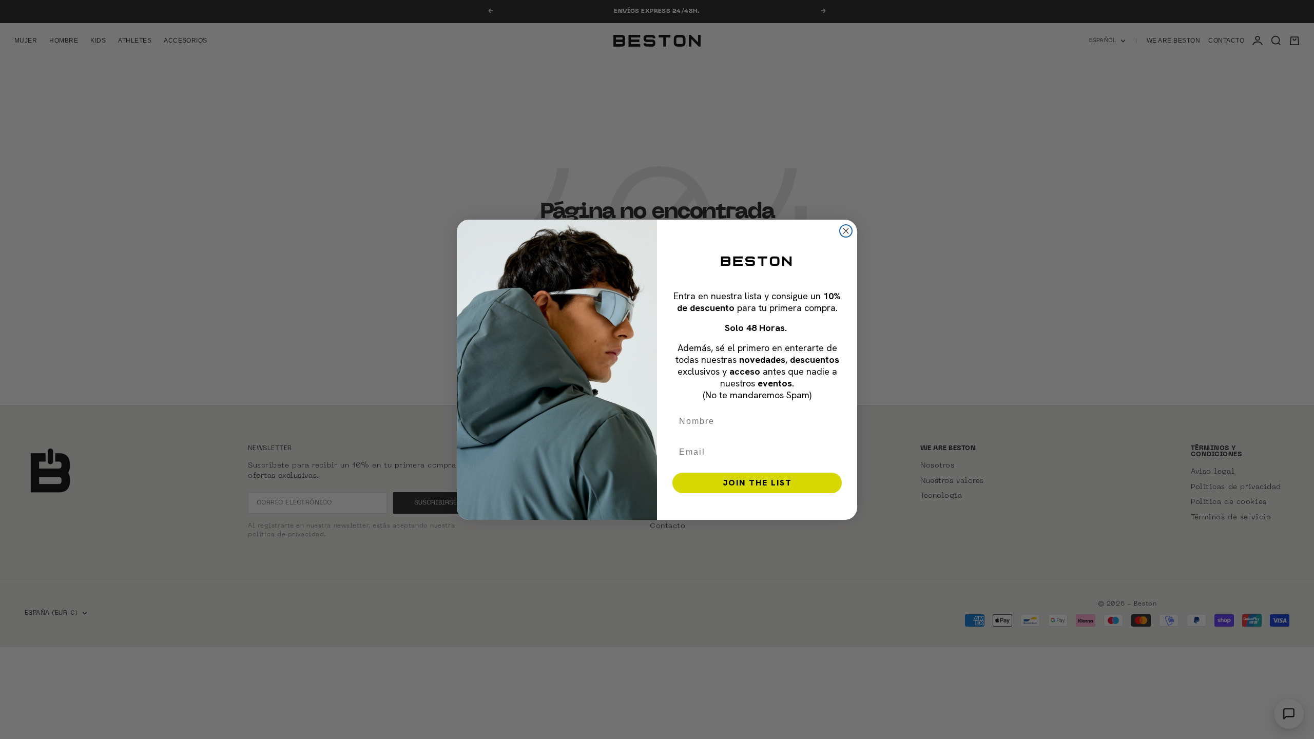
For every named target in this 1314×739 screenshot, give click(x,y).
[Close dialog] (846, 231)
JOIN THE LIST (757, 482)
